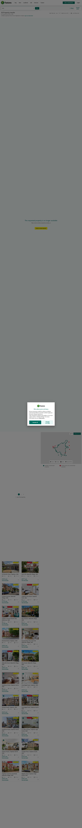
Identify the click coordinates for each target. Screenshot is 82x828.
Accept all (35, 422)
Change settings (47, 422)
